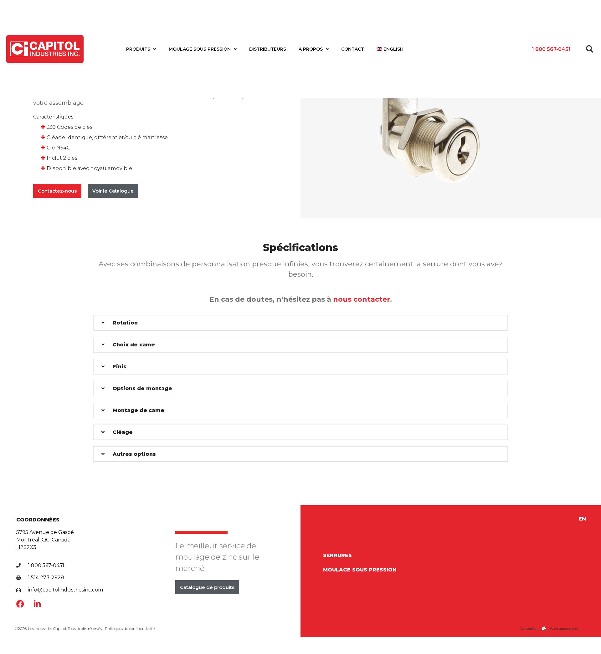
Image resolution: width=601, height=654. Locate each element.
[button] (589, 49)
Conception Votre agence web (549, 628)
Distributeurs (267, 49)
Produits (138, 49)
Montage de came (138, 410)
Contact (352, 49)
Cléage (123, 432)
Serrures (337, 555)
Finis (119, 367)
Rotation (125, 323)
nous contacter (361, 299)
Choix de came (134, 345)
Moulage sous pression (200, 49)
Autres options (134, 454)
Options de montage (142, 388)
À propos (311, 49)
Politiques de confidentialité (130, 628)
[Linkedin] (37, 604)
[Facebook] (20, 604)
